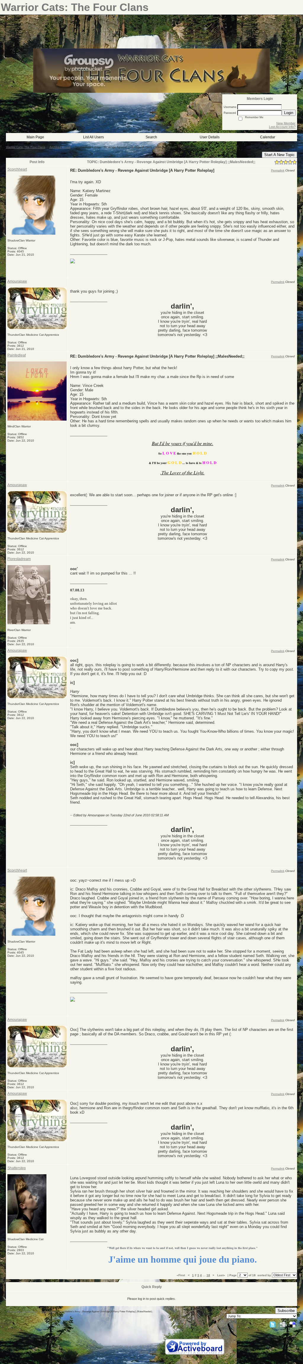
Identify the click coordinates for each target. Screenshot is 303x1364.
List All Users (93, 137)
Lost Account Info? (282, 127)
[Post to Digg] (282, 1324)
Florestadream (19, 559)
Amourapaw (17, 281)
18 (208, 1275)
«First (181, 1275)
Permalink (277, 170)
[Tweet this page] (272, 1324)
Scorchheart (17, 169)
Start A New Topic (279, 155)
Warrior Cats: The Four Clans (25, 147)
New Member (286, 123)
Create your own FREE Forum (136, 1346)
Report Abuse (149, 1352)
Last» (221, 1275)
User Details (210, 137)
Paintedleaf (16, 355)
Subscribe (286, 1310)
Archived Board (59, 147)
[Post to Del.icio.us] (292, 1324)
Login (288, 113)
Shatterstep (16, 1168)
